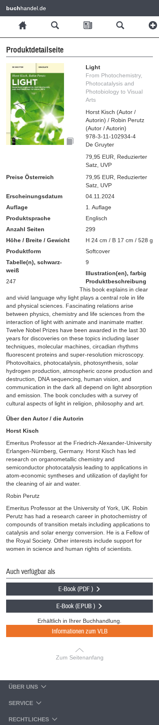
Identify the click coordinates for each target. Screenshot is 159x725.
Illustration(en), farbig (116, 273)
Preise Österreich (30, 177)
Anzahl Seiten (25, 229)
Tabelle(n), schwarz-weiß (34, 266)
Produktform (23, 251)
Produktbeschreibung (116, 281)
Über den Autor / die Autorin (45, 418)
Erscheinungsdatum (34, 196)
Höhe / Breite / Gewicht (38, 240)
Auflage (17, 207)
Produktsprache (28, 218)
